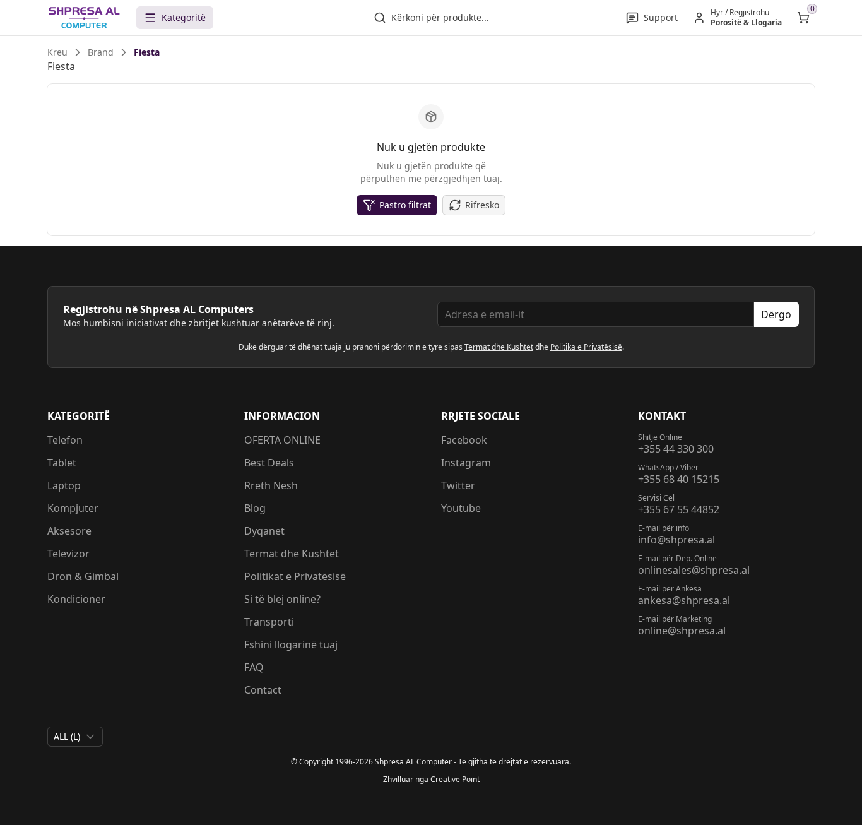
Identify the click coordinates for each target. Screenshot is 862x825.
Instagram (466, 463)
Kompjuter (72, 508)
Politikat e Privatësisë (295, 576)
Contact (262, 690)
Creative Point (455, 779)
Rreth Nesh (271, 485)
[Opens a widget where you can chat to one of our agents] (776, 753)
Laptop (64, 485)
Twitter (458, 485)
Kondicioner (76, 599)
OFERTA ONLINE (282, 440)
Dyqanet (264, 531)
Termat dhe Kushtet (498, 346)
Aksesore (69, 531)
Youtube (461, 508)
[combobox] (75, 737)
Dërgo (776, 314)
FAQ (254, 667)
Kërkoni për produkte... (440, 17)
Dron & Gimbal (83, 576)
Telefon (65, 440)
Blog (255, 508)
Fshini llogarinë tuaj (291, 644)
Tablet (61, 463)
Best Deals (269, 463)
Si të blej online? (282, 599)
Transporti (269, 622)
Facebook (464, 440)
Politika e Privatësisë (586, 346)
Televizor (68, 554)
